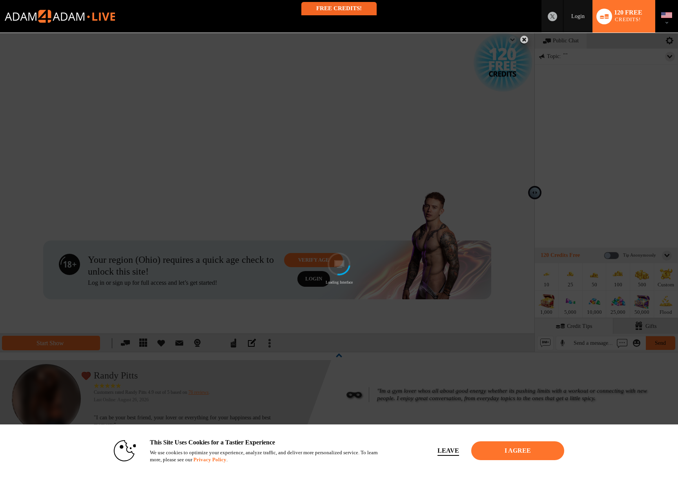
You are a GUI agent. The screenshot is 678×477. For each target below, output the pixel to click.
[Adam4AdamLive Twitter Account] (552, 16)
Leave (448, 450)
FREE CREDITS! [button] (339, 8)
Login (578, 16)
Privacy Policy (209, 459)
